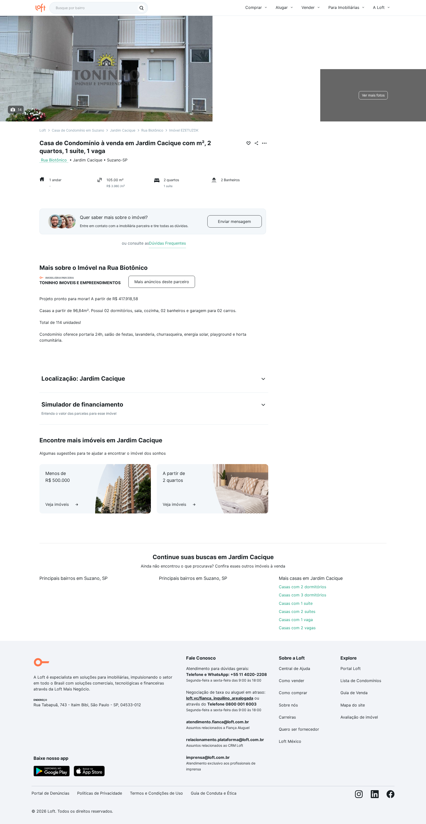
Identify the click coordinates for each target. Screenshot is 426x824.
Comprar (253, 7)
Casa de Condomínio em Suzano (78, 130)
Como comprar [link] (293, 692)
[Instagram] (359, 795)
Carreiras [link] (287, 717)
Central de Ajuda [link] (294, 668)
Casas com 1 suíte (296, 603)
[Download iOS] (89, 772)
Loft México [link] (290, 741)
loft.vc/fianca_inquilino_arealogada (219, 698)
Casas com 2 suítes (297, 611)
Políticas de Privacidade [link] (99, 793)
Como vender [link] (291, 680)
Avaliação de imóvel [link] (359, 717)
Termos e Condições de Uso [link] (156, 793)
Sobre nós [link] (288, 705)
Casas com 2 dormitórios (302, 586)
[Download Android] (52, 772)
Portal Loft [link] (350, 668)
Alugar (282, 7)
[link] (161, 282)
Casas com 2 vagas (297, 627)
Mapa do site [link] (352, 705)
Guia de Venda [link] (354, 692)
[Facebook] (390, 795)
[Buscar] (141, 8)
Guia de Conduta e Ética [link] (213, 793)
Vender (308, 7)
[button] (153, 379)
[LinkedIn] (375, 795)
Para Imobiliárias (343, 7)
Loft (42, 130)
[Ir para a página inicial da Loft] (42, 8)
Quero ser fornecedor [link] (299, 729)
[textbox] (98, 8)
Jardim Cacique (122, 130)
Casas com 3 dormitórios (302, 594)
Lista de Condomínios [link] (360, 680)
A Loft (379, 7)
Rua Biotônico (152, 130)
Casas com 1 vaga (296, 619)
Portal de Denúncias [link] (50, 793)
